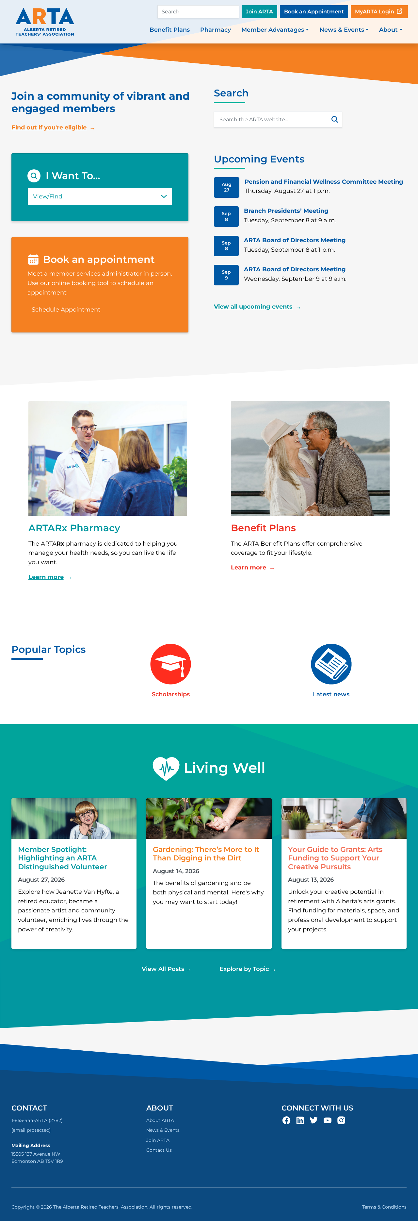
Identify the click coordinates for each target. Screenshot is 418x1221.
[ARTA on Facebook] (286, 1120)
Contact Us (159, 1150)
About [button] (388, 29)
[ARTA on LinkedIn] (300, 1120)
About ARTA (160, 1120)
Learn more (46, 577)
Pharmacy (215, 29)
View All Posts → (167, 969)
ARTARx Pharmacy (74, 528)
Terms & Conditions (384, 1207)
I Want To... (73, 176)
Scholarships (171, 694)
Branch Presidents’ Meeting (286, 210)
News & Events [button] (341, 29)
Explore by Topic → (247, 969)
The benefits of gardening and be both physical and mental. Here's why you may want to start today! (208, 892)
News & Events (163, 1130)
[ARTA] (45, 21)
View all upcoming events (253, 306)
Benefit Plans (170, 29)
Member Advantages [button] (272, 29)
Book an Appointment (314, 11)
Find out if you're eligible (49, 127)
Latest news (331, 694)
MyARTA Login (375, 11)
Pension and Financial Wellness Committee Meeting (324, 181)
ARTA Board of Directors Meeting (295, 240)
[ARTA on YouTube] (327, 1120)
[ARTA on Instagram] (341, 1120)
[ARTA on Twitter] (314, 1120)
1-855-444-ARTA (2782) (37, 1120)
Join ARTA (259, 11)
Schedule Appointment (66, 309)
